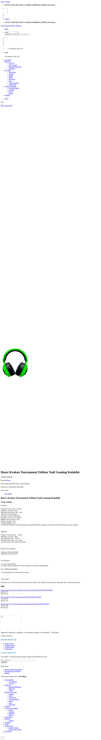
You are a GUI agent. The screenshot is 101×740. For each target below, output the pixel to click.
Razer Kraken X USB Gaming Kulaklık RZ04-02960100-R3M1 (21, 597)
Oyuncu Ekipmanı (10, 86)
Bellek (11, 77)
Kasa (10, 81)
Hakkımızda (8, 649)
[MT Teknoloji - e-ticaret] (11, 26)
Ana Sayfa (8, 60)
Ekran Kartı (12, 72)
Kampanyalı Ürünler (15, 729)
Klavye (11, 92)
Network (7, 719)
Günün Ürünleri (14, 728)
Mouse (11, 93)
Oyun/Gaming (9, 680)
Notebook (12, 69)
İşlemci (11, 76)
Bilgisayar (8, 61)
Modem (11, 721)
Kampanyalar (9, 726)
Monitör (7, 95)
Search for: (8, 34)
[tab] (52, 494)
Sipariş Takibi (9, 643)
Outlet (7, 724)
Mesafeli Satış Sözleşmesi (13, 671)
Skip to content (5, 1)
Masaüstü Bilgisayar (15, 67)
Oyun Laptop (13, 65)
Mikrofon (12, 713)
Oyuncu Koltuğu (14, 88)
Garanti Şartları (9, 647)
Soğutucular (12, 85)
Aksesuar (8, 722)
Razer (8, 480)
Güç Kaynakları (14, 83)
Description (8, 494)
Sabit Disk (12, 79)
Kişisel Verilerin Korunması (13, 669)
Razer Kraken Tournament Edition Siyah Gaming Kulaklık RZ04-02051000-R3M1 (27, 590)
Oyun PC (12, 63)
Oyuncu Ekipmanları (11, 708)
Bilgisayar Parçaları (11, 692)
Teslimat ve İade (10, 645)
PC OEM (8, 70)
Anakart (11, 74)
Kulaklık (11, 90)
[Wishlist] (1, 104)
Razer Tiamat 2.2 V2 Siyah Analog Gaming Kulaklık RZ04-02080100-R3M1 (25, 604)
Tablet (11, 690)
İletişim (7, 19)
